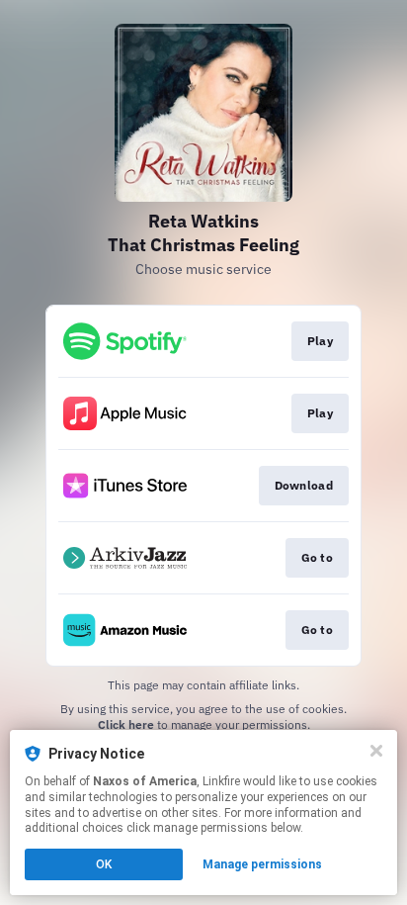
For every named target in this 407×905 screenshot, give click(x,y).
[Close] (376, 751)
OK (104, 864)
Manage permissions (262, 864)
